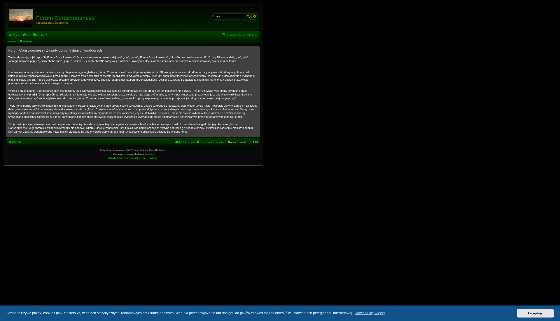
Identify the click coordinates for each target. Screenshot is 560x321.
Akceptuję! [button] (535, 313)
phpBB (126, 150)
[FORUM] (21, 17)
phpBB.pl (149, 154)
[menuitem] (27, 35)
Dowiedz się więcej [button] (370, 313)
